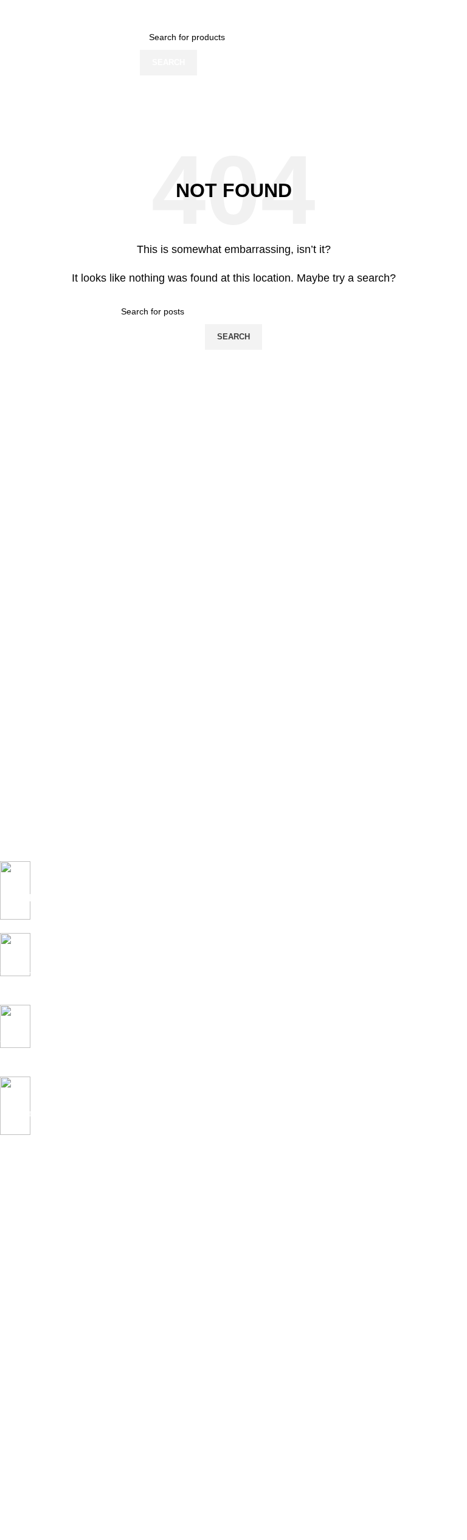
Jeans (11, 1221)
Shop (10, 1262)
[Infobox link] (224, 897)
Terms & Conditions (37, 1371)
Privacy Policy (26, 1309)
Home (11, 1200)
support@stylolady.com (102, 1491)
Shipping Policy (29, 1329)
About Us (17, 1418)
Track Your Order (33, 1459)
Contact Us (21, 1438)
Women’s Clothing (35, 1241)
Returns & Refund (34, 1350)
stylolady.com (39, 1477)
